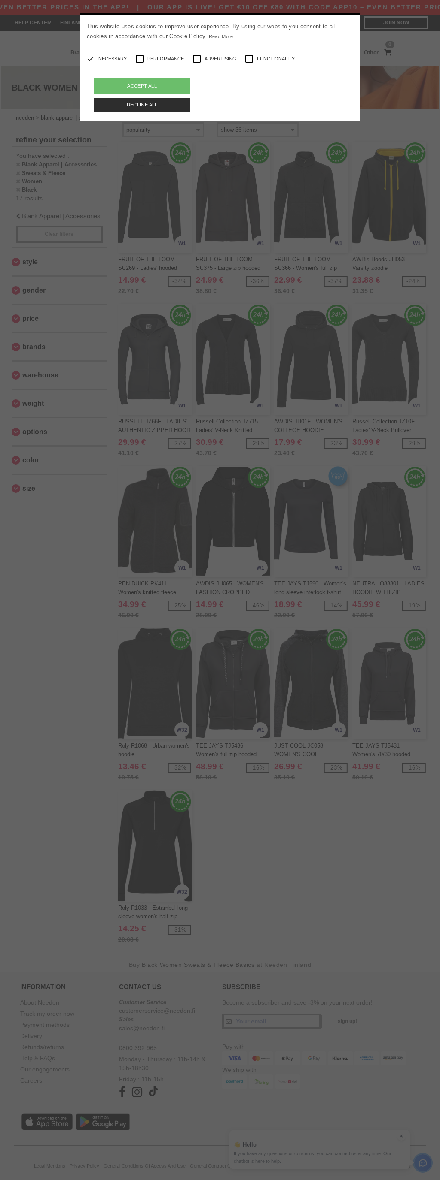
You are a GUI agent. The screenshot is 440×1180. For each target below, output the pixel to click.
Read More (221, 36)
